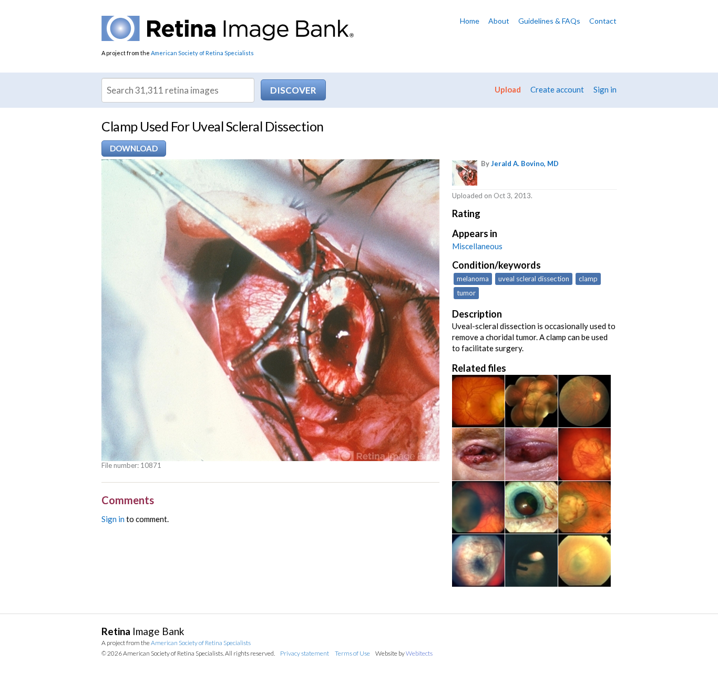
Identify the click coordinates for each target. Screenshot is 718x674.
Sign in (605, 89)
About (498, 20)
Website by (404, 653)
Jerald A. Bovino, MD (525, 163)
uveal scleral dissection (533, 278)
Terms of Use (352, 653)
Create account (557, 89)
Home (469, 20)
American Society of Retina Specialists (202, 52)
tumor (466, 293)
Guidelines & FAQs (549, 20)
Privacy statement (304, 653)
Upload (508, 89)
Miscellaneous (477, 246)
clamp (588, 278)
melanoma (473, 278)
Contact (603, 20)
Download (134, 148)
